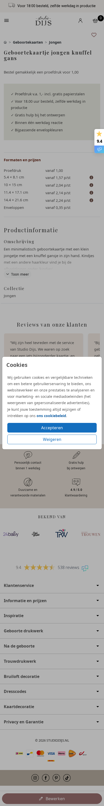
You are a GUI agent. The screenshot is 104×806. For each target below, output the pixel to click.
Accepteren (52, 428)
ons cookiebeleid (51, 415)
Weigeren (52, 439)
